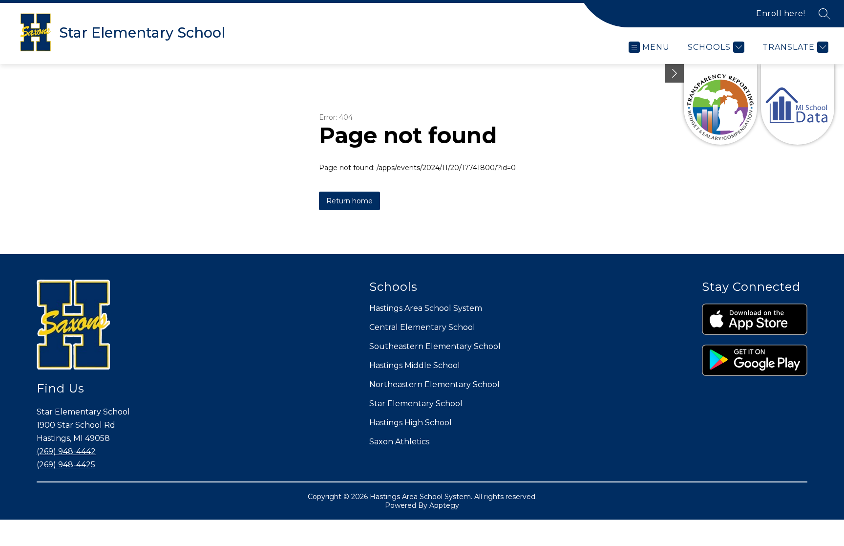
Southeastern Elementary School (435, 346)
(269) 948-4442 (66, 451)
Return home (349, 201)
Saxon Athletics (399, 441)
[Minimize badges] (674, 73)
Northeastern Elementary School (434, 384)
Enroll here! (780, 13)
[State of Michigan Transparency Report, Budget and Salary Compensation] (720, 104)
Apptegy (444, 505)
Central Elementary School (422, 327)
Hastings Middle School (414, 365)
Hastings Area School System (425, 308)
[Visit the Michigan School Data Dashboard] (797, 104)
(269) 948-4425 (66, 464)
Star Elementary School (416, 403)
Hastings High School (410, 422)
